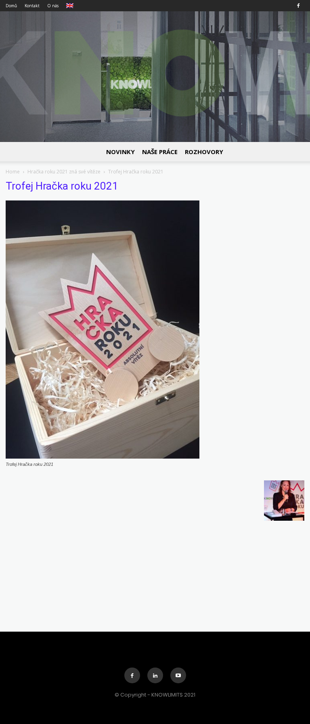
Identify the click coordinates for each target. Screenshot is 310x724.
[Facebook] (298, 5)
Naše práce (160, 152)
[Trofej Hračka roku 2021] (102, 456)
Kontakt (32, 5)
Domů (11, 5)
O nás (53, 5)
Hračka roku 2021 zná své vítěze (64, 171)
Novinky (120, 152)
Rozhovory (204, 152)
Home (13, 171)
